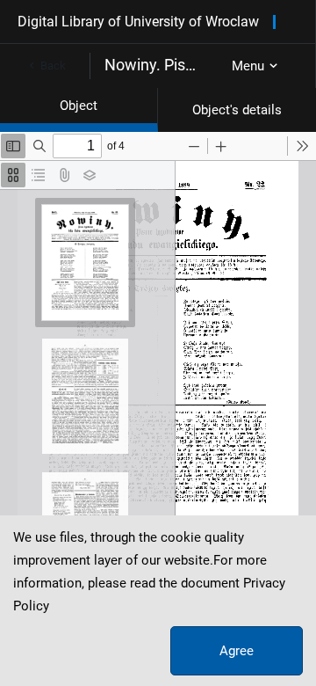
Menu (248, 66)
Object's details (237, 110)
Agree (236, 651)
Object (78, 105)
